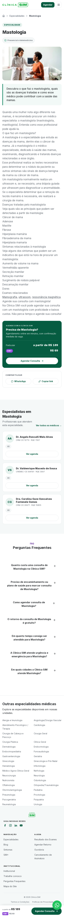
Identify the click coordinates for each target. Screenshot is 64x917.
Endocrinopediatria (11, 751)
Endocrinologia (41, 746)
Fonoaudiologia (41, 751)
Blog (6, 844)
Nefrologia (39, 770)
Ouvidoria (39, 849)
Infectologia (39, 766)
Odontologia (40, 780)
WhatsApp (20, 381)
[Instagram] (10, 826)
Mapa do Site (10, 886)
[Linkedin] (15, 826)
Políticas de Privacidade (42, 902)
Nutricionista (8, 780)
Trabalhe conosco (13, 876)
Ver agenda (32, 454)
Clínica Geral (40, 742)
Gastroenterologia (11, 756)
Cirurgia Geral (40, 733)
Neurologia (39, 775)
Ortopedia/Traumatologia (46, 785)
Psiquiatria (39, 799)
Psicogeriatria (9, 799)
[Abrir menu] (59, 5)
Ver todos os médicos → (49, 425)
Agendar (47, 4)
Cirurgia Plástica (10, 742)
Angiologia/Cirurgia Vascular (47, 720)
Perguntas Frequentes (14, 881)
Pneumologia (8, 794)
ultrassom (25, 297)
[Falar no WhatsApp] (57, 905)
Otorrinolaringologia (12, 790)
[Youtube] (21, 826)
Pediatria (38, 790)
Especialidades (11, 839)
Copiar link (47, 381)
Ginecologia (8, 761)
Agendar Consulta (44, 911)
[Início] (15, 4)
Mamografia (9, 297)
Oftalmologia (8, 785)
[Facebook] (5, 826)
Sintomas (8, 849)
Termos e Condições (20, 902)
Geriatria (38, 756)
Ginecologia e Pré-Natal (45, 761)
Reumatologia (9, 804)
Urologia (38, 804)
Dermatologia (8, 746)
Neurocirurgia (9, 775)
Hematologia (8, 766)
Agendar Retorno (42, 844)
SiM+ (6, 854)
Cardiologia (39, 725)
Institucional (9, 871)
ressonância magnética (46, 297)
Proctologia (39, 794)
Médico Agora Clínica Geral (15, 770)
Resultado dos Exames (45, 839)
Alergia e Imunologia (12, 720)
